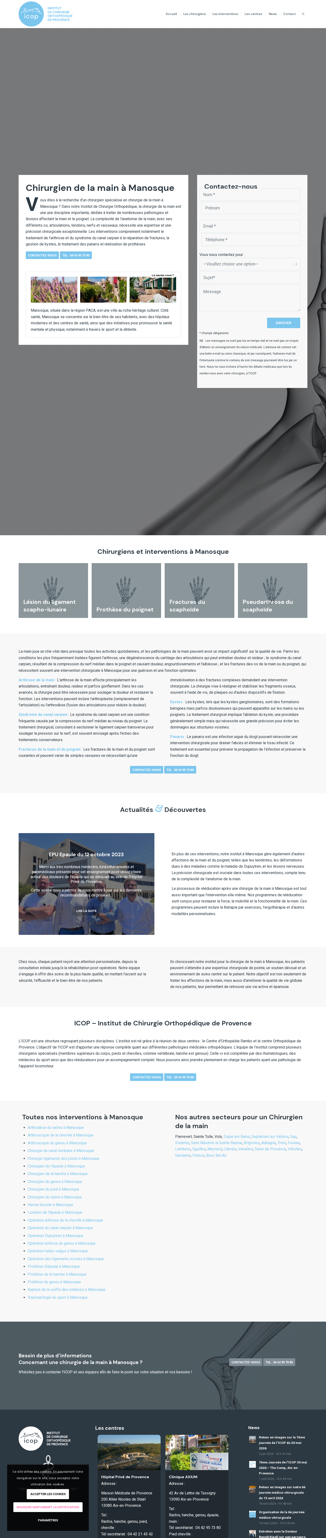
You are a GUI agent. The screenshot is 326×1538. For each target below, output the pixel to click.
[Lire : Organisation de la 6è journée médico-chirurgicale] (252, 1514)
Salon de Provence (270, 1149)
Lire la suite (86, 911)
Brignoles (252, 1143)
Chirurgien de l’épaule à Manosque (56, 1166)
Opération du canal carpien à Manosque (60, 1228)
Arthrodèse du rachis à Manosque (56, 1127)
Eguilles (199, 1149)
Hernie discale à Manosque (50, 1204)
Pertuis (198, 1155)
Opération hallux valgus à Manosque (58, 1251)
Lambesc (183, 1149)
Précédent (29, 884)
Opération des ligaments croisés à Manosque (66, 1259)
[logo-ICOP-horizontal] (49, 14)
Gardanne (183, 1155)
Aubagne (268, 1143)
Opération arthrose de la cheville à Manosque (65, 1220)
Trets (282, 1143)
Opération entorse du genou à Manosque (61, 1243)
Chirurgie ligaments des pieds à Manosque (63, 1158)
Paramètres (48, 1520)
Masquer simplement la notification (48, 1507)
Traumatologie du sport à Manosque (58, 1297)
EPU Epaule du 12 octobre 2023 (86, 854)
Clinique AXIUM (183, 1476)
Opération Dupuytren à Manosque (55, 1235)
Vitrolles (295, 1149)
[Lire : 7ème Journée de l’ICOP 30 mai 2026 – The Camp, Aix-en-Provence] (252, 1464)
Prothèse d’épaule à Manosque (54, 1266)
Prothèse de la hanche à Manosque (57, 1274)
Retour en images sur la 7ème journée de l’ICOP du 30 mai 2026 (282, 1442)
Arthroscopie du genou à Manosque (57, 1143)
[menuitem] (171, 14)
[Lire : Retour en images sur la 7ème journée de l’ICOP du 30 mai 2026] (252, 1439)
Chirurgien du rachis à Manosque (55, 1197)
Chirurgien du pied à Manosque (53, 1189)
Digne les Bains (237, 1136)
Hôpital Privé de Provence (125, 1476)
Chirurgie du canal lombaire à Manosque (61, 1150)
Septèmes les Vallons (270, 1136)
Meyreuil (214, 1149)
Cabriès (230, 1149)
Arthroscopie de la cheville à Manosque (61, 1135)
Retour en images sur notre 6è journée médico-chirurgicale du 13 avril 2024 (282, 1492)
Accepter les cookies (48, 1494)
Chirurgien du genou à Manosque (55, 1181)
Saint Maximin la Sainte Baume (216, 1143)
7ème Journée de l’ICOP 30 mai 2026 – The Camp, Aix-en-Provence (283, 1467)
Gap (293, 1136)
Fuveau (294, 1143)
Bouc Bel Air (216, 1155)
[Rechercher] (303, 14)
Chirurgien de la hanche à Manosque (58, 1173)
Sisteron (182, 1143)
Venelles (245, 1149)
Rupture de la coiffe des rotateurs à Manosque (66, 1289)
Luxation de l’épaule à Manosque (55, 1212)
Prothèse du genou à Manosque (54, 1282)
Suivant (144, 884)
